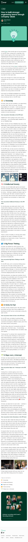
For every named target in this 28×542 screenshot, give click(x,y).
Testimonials (15, 535)
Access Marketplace (19, 2)
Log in (13, 2)
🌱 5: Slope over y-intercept (7, 489)
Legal (2, 537)
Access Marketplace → (8, 518)
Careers (3, 535)
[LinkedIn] (1, 532)
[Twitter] (3, 532)
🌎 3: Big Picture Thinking (6, 484)
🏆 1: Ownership (4, 480)
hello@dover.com (18, 537)
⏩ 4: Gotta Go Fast (5, 486)
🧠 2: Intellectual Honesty (7, 482)
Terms (7, 537)
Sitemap (11, 537)
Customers (8, 535)
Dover (6, 51)
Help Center (21, 535)
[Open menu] (26, 2)
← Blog (3, 8)
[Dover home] (4, 2)
